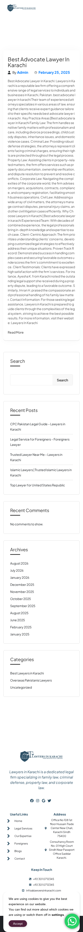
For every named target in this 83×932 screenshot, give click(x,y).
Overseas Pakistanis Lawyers (31, 680)
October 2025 (20, 599)
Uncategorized (21, 687)
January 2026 (19, 577)
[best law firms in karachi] (22, 8)
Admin (22, 72)
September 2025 (22, 606)
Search (17, 361)
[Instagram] (38, 800)
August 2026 (19, 563)
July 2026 (16, 570)
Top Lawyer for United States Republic (37, 485)
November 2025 (22, 592)
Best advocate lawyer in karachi (38, 62)
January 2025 (19, 634)
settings (58, 914)
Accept (18, 923)
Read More (16, 332)
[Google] (43, 800)
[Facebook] (32, 800)
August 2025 (19, 613)
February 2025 (21, 627)
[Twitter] (49, 800)
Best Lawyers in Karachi (27, 673)
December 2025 (22, 584)
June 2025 (17, 620)
